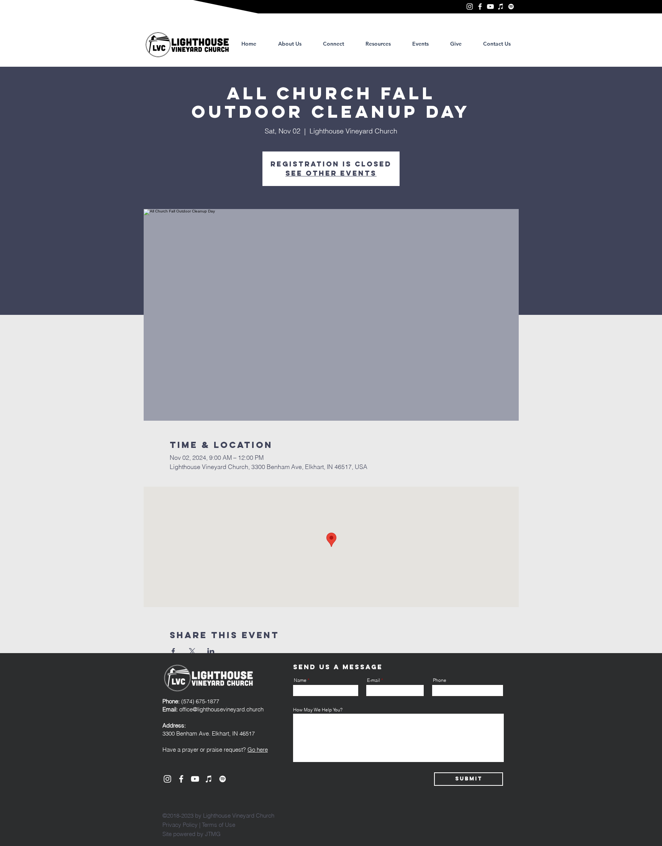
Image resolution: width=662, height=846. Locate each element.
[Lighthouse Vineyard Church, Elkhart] (469, 6)
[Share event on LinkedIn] (211, 651)
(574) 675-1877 (190, 701)
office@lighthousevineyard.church (221, 709)
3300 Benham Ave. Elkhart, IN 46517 (208, 733)
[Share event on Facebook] (173, 651)
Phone (439, 680)
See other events (331, 173)
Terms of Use (218, 824)
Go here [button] (257, 749)
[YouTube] (490, 6)
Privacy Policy (180, 824)
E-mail (373, 680)
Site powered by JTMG (191, 834)
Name (300, 680)
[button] (378, 44)
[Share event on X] (192, 651)
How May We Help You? (317, 710)
